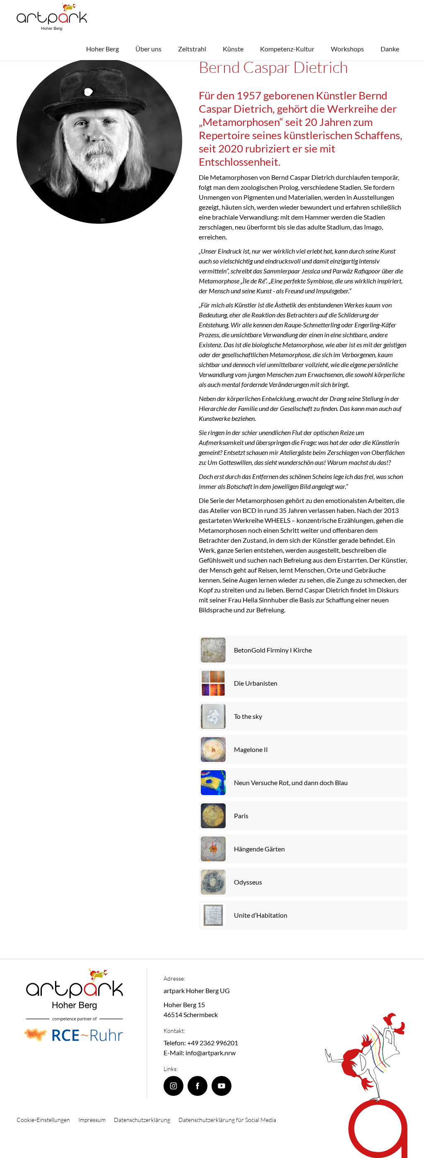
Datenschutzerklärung (142, 1119)
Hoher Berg (102, 49)
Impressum (92, 1119)
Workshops (347, 49)
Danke (390, 49)
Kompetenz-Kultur (287, 49)
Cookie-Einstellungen (43, 1119)
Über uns (148, 49)
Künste (233, 49)
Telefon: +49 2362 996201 (201, 1043)
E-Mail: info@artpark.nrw (200, 1052)
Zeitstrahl (192, 49)
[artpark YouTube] (221, 1086)
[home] (52, 16)
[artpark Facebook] (197, 1086)
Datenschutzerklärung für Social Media (227, 1119)
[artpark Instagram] (173, 1086)
